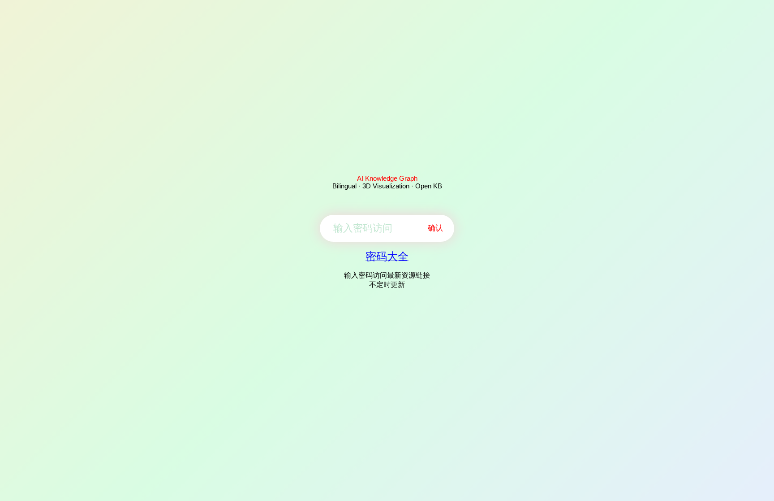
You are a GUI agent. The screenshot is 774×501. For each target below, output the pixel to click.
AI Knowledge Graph (387, 178)
